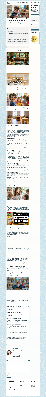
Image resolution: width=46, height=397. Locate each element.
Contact (21, 385)
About (21, 384)
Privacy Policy (33, 386)
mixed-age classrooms (21, 292)
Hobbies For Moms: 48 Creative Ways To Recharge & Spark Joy (13, 360)
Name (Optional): (32, 21)
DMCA (32, 384)
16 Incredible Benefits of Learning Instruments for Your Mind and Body (23, 360)
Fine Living (27, 2)
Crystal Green (15, 348)
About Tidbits (35, 14)
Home (21, 383)
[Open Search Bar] (38, 2)
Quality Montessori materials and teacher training (15, 208)
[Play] (18, 80)
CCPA (32, 383)
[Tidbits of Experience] (9, 2)
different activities (22, 267)
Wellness (35, 2)
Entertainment (22, 2)
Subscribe (35, 29)
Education (17, 2)
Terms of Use (33, 385)
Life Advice (31, 2)
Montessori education (22, 107)
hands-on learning (18, 23)
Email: (31, 24)
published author (25, 350)
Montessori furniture (22, 131)
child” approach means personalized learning (19, 147)
